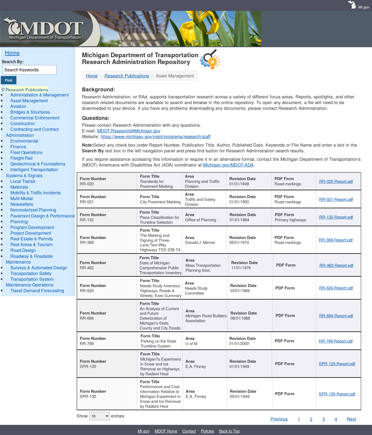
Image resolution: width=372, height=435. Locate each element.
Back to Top (229, 431)
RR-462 (87, 267)
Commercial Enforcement (34, 117)
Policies (207, 431)
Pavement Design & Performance (42, 216)
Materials (19, 187)
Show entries (100, 415)
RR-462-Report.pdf (336, 265)
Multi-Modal (21, 198)
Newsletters (21, 204)
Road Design (23, 250)
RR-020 (87, 183)
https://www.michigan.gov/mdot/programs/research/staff (156, 136)
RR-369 (87, 242)
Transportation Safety (30, 273)
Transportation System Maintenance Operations (30, 282)
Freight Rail (21, 158)
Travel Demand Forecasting (37, 290)
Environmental (24, 141)
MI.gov (363, 7)
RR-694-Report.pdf (336, 315)
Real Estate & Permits (31, 238)
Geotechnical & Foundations (37, 164)
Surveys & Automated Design (38, 267)
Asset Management (29, 100)
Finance (18, 146)
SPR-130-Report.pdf (337, 394)
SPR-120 (88, 366)
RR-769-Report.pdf (336, 341)
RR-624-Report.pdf (336, 288)
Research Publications (27, 89)
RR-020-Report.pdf (336, 181)
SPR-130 (88, 396)
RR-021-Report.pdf (336, 199)
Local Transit (22, 181)
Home (12, 52)
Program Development (32, 227)
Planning (19, 221)
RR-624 (87, 290)
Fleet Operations (26, 152)
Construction (22, 123)
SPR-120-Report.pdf (337, 363)
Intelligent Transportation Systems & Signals (32, 172)
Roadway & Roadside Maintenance (29, 259)
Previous (279, 418)
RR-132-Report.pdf (336, 217)
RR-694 (87, 318)
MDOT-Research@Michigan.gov (128, 130)
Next (351, 418)
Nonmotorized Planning (33, 210)
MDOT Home (166, 431)
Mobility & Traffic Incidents (35, 192)
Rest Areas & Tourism (31, 244)
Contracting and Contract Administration (32, 132)
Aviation (18, 106)
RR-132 (87, 219)
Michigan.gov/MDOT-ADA (228, 164)
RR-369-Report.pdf (336, 240)
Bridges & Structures (30, 112)
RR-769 (87, 343)
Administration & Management (39, 95)
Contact (189, 431)
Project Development (30, 233)
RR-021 (87, 201)
